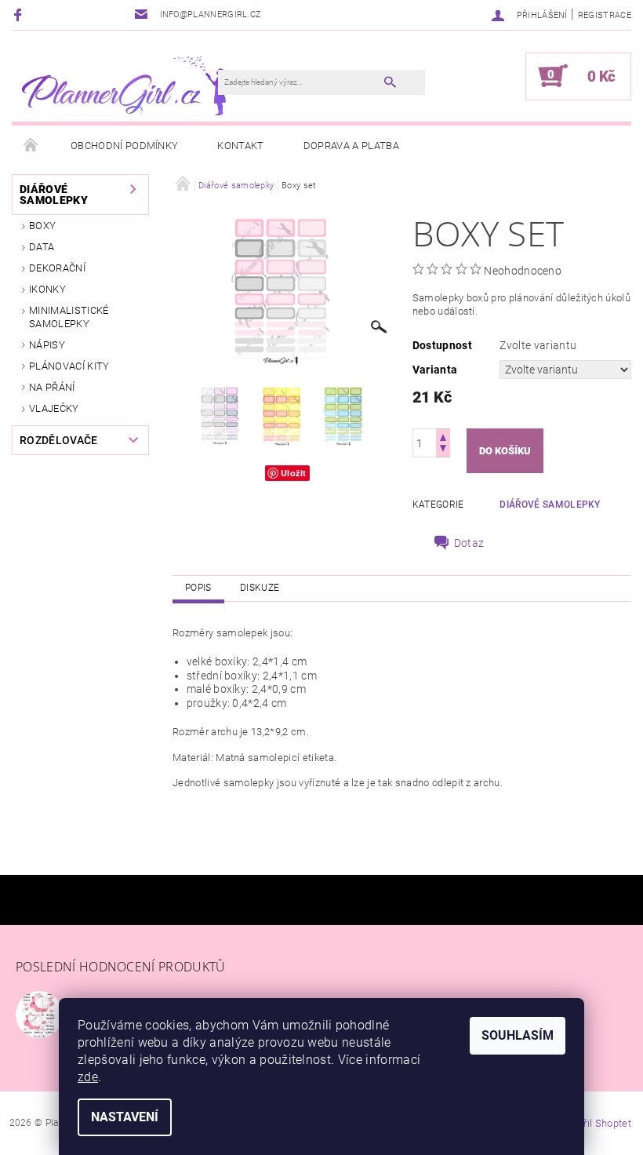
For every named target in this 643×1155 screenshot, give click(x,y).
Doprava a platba (351, 145)
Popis (198, 587)
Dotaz (469, 543)
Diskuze (259, 587)
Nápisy (47, 345)
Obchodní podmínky (124, 145)
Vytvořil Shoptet (594, 1123)
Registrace (604, 15)
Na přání (52, 387)
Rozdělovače (59, 440)
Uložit (294, 473)
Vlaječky (54, 408)
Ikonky (47, 289)
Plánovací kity (69, 366)
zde (88, 1076)
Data (41, 247)
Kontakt (240, 145)
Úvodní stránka (31, 146)
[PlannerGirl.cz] (123, 84)
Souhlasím (517, 1035)
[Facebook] (20, 14)
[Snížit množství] (443, 450)
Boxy (42, 225)
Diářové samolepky (54, 194)
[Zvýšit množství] (443, 435)
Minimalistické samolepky (68, 316)
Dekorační (57, 268)
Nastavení (124, 1116)
